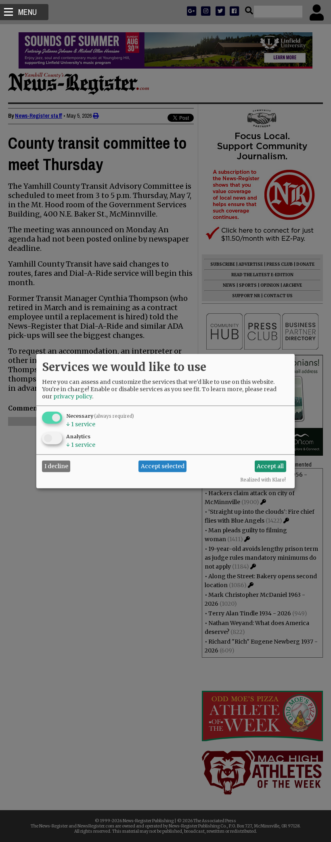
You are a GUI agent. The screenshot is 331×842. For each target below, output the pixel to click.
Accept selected (162, 466)
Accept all (270, 466)
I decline (56, 466)
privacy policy (72, 396)
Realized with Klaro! (263, 479)
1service (80, 423)
